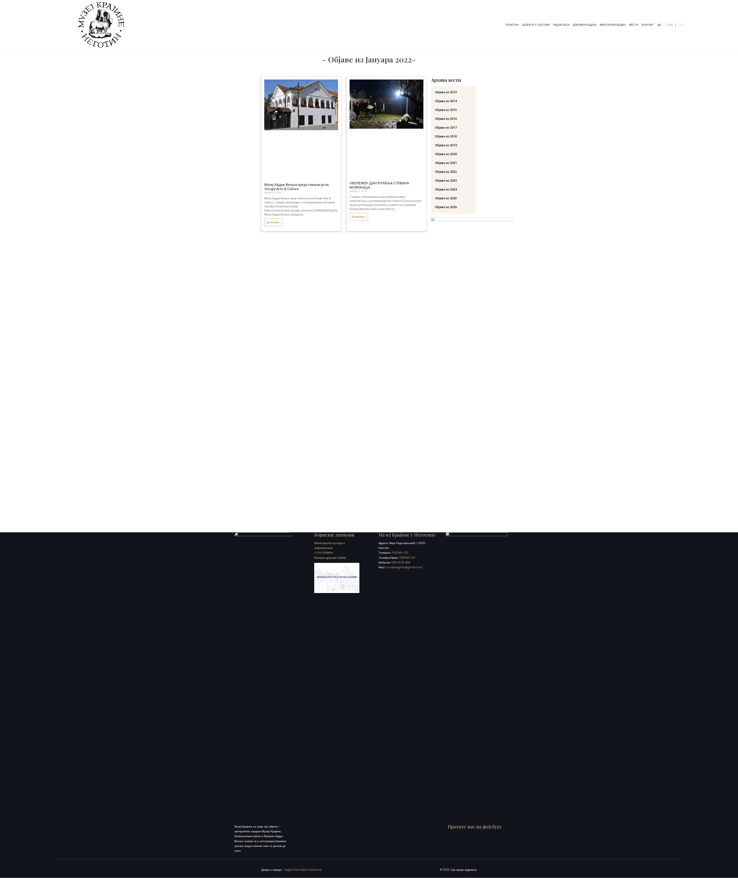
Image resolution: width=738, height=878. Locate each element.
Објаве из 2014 (446, 101)
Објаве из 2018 (446, 136)
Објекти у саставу (536, 25)
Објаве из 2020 (446, 154)
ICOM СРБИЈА (323, 553)
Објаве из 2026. (446, 207)
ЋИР (670, 25)
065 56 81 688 (400, 562)
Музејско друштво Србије (330, 558)
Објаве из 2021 (446, 163)
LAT (681, 25)
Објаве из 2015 (446, 110)
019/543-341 (407, 558)
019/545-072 (400, 553)
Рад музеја (561, 25)
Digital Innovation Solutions (303, 870)
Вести (633, 25)
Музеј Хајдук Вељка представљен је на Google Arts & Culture (296, 187)
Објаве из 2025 (446, 198)
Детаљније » (273, 222)
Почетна (512, 25)
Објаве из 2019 (446, 145)
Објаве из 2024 (446, 189)
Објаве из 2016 (446, 119)
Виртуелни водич (613, 25)
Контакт (648, 25)
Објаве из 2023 (446, 180)
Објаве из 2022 (446, 172)
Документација (584, 25)
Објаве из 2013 (446, 92)
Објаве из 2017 (446, 127)
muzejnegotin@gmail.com (404, 567)
